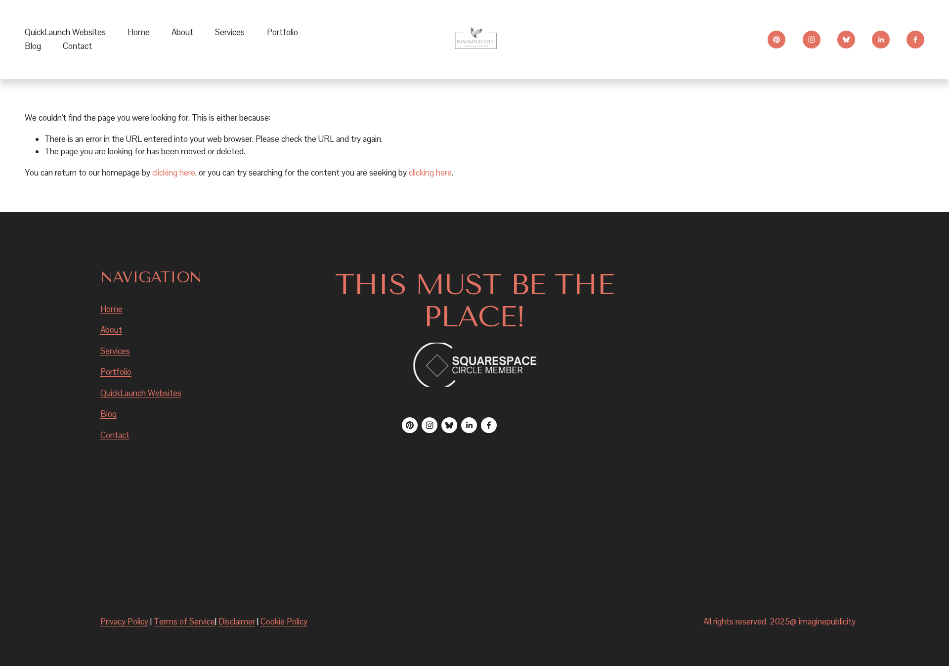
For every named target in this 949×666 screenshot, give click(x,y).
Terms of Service (184, 621)
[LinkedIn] (881, 39)
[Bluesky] (846, 39)
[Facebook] (915, 39)
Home (139, 32)
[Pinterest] (776, 39)
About (182, 32)
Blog (33, 46)
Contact (77, 46)
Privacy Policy (124, 621)
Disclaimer (236, 621)
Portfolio (282, 32)
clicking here (173, 172)
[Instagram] (811, 39)
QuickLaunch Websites (65, 32)
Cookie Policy (283, 621)
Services (115, 351)
